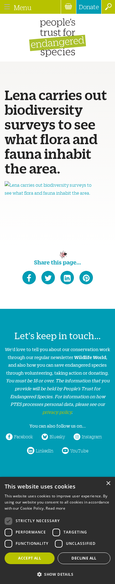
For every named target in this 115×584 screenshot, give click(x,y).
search (108, 7)
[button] (57, 574)
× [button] (108, 483)
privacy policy (56, 412)
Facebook (23, 436)
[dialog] (57, 530)
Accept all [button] (29, 558)
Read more (55, 508)
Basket (68, 7)
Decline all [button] (83, 558)
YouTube (79, 450)
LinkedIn (44, 450)
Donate (89, 6)
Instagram (92, 436)
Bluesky (57, 436)
